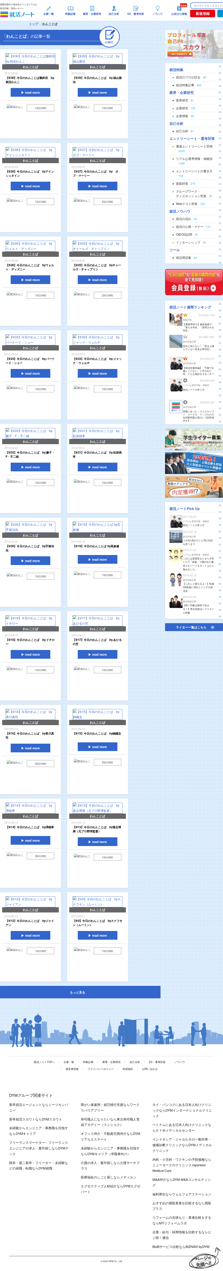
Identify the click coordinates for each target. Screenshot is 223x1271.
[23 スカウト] (194, 44)
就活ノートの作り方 (193, 389)
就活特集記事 (189, 341)
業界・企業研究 (111, 1062)
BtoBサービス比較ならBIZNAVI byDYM (180, 1246)
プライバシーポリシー (101, 1069)
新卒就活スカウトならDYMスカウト (35, 1119)
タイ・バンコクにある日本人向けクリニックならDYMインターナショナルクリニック (182, 1110)
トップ (33, 24)
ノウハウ (179, 1062)
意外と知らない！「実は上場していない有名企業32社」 (198, 347)
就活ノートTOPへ (44, 1062)
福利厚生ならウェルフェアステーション (181, 1194)
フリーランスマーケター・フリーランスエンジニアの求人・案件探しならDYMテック (39, 1148)
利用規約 (128, 1069)
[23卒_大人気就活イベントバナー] (194, 462)
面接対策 (187, 319)
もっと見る (77, 992)
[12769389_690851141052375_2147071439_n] (194, 439)
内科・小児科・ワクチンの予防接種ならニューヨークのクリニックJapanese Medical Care (181, 1165)
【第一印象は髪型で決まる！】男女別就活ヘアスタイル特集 (198, 608)
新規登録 (203, 13)
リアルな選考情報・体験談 (196, 385)
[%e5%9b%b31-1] (194, 486)
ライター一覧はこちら (191, 627)
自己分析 (135, 1062)
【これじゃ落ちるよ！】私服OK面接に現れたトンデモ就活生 (198, 587)
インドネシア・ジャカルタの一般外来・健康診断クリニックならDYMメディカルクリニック (182, 1145)
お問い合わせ (150, 1069)
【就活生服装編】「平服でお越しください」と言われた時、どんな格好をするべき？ (198, 371)
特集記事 (88, 1062)
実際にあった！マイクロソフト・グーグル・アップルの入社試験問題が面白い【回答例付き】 (198, 416)
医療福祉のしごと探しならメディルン (108, 1177)
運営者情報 (72, 1069)
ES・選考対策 (157, 1062)
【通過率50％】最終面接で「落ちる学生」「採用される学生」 (198, 327)
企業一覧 (69, 1062)
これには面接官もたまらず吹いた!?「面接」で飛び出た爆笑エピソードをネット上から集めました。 (198, 564)
